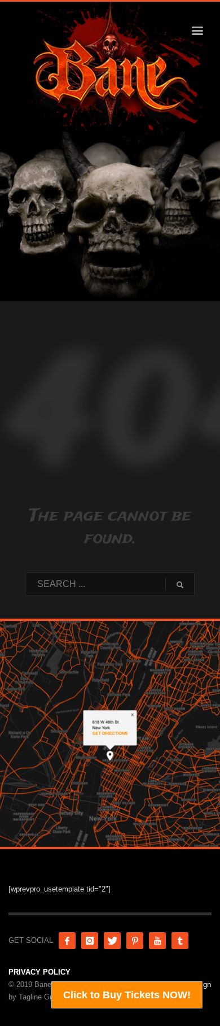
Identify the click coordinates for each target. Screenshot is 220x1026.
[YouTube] (157, 940)
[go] (180, 585)
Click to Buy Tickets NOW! (127, 995)
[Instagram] (89, 940)
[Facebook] (67, 940)
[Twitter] (112, 940)
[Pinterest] (134, 940)
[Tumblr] (179, 940)
